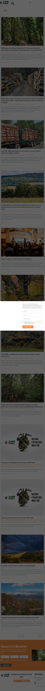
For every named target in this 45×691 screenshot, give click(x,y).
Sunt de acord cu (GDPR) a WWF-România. (33, 352)
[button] (43, 332)
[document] (22, 345)
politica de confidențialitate (36, 351)
